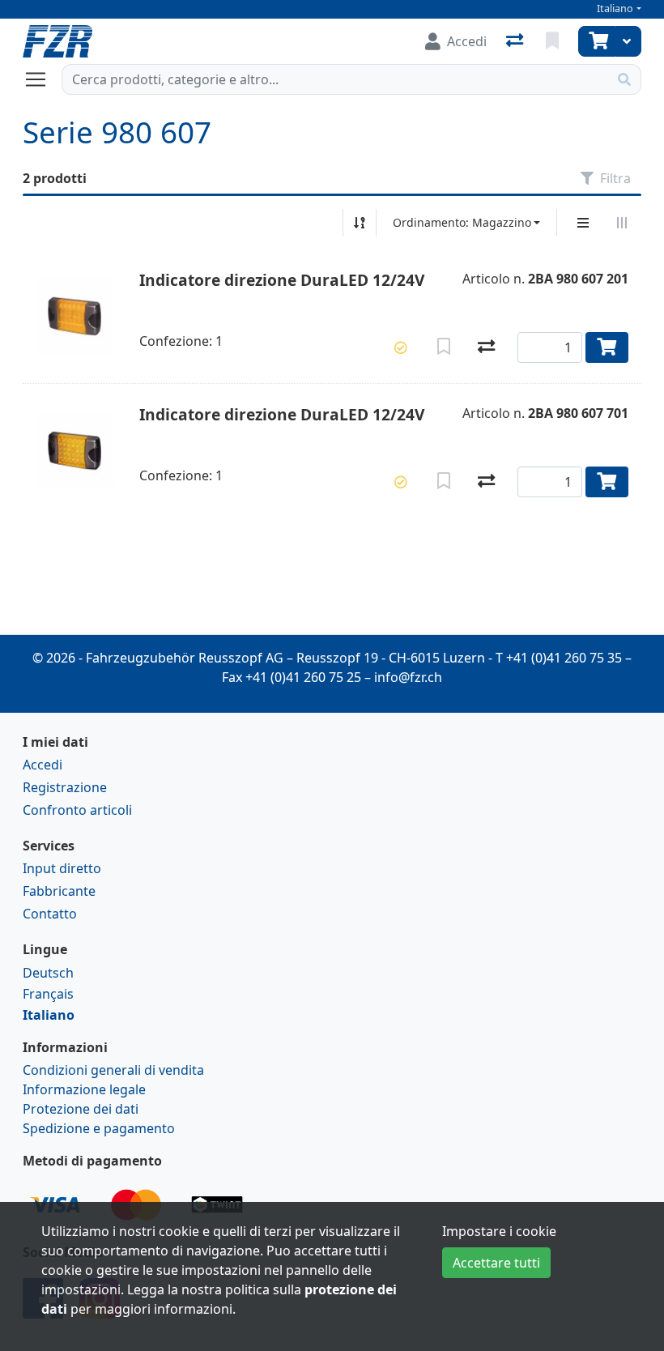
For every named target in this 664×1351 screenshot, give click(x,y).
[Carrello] (596, 41)
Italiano (615, 8)
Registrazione (65, 787)
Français (48, 994)
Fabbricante (59, 891)
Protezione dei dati (80, 1109)
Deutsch (48, 973)
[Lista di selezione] (554, 41)
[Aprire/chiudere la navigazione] (42, 79)
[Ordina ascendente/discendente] (359, 223)
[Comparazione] (516, 41)
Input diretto (62, 868)
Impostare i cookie (499, 1231)
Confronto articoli (77, 810)
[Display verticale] (583, 223)
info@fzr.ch (408, 677)
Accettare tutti (496, 1263)
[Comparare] (486, 347)
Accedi (42, 765)
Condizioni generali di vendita (113, 1070)
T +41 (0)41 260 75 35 (559, 658)
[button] (400, 347)
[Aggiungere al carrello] (606, 347)
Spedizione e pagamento (99, 1128)
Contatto (50, 914)
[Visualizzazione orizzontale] (621, 223)
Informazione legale (84, 1089)
